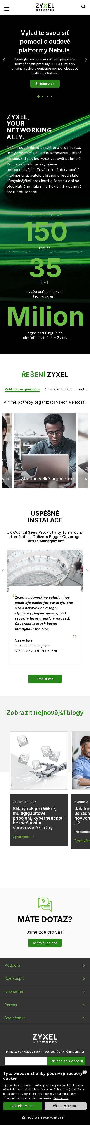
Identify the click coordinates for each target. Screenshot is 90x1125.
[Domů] (45, 7)
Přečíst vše (45, 679)
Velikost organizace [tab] (22, 389)
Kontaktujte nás (45, 943)
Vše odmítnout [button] (65, 1106)
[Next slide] (77, 784)
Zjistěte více (45, 83)
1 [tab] (38, 96)
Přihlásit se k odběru (66, 1061)
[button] (45, 1117)
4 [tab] (51, 96)
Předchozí (4, 60)
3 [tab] (47, 96)
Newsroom (14, 991)
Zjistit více (21, 837)
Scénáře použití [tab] (58, 389)
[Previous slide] (12, 784)
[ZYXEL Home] (45, 1038)
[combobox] (84, 1072)
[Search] (83, 6)
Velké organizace (38, 429)
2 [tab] (43, 96)
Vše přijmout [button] (23, 1106)
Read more (61, 1098)
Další (85, 60)
